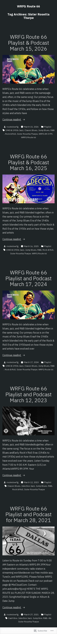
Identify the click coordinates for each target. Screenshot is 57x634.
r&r (49, 618)
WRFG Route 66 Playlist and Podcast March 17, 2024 (28, 278)
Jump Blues (43, 130)
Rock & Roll (10, 133)
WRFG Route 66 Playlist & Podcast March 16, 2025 (28, 162)
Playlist (47, 126)
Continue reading (11, 120)
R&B (52, 130)
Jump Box (37, 618)
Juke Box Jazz (28, 486)
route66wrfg (12, 126)
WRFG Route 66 (28, 6)
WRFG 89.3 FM (45, 133)
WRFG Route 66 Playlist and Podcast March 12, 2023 (28, 394)
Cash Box (12, 618)
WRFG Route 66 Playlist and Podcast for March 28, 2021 (28, 514)
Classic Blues (30, 130)
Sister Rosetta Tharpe (27, 133)
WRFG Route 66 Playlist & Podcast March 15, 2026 (28, 42)
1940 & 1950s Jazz (14, 130)
